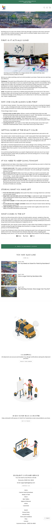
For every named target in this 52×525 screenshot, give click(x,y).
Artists (26, 503)
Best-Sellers (26, 499)
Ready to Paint (26, 494)
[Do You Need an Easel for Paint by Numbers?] (9, 267)
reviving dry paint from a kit (32, 230)
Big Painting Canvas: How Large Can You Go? (34, 289)
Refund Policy (26, 514)
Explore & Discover (26, 501)
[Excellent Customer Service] (26, 449)
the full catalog (44, 233)
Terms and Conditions (26, 516)
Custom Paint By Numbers (26, 492)
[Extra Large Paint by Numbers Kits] (9, 279)
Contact (26, 521)
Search (26, 510)
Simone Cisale (13, 74)
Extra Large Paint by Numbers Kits (30, 276)
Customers (26, 505)
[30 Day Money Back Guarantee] (26, 389)
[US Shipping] (26, 328)
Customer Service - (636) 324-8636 (26, 523)
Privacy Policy (26, 512)
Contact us (26, 485)
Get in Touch (26, 421)
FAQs (26, 519)
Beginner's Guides (27, 15)
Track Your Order (26, 361)
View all (26, 257)
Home (20, 15)
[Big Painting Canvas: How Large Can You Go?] (9, 292)
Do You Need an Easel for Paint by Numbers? (34, 263)
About (26, 497)
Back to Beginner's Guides (27, 246)
